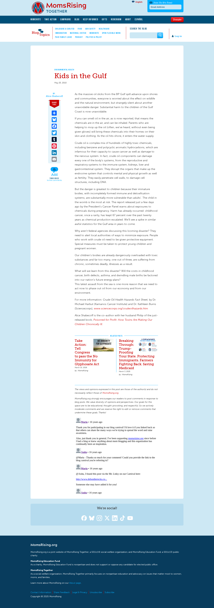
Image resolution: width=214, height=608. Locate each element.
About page (75, 583)
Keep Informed (90, 19)
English (139, 2)
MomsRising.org (61, 8)
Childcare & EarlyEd (65, 28)
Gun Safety (90, 28)
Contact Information (41, 592)
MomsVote (36, 19)
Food (80, 28)
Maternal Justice (78, 33)
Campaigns (65, 19)
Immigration (61, 33)
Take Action (50, 19)
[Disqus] (116, 456)
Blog (77, 19)
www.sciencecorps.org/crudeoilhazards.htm (121, 308)
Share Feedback (62, 592)
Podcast (79, 37)
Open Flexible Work (111, 33)
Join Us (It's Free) (162, 2)
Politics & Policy (94, 37)
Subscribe (109, 592)
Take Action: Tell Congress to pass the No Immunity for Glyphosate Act (87, 352)
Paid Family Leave (63, 37)
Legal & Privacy (79, 592)
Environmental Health (64, 69)
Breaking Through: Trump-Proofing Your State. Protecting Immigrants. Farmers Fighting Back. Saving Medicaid (136, 354)
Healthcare (104, 28)
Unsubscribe (96, 592)
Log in (178, 36)
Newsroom (116, 19)
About (128, 19)
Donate (177, 19)
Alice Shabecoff (54, 96)
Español (139, 19)
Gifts (104, 19)
